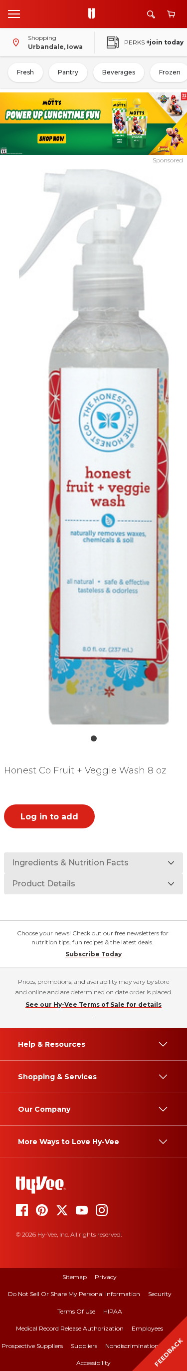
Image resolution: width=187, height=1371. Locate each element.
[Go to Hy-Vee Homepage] (94, 14)
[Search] (151, 14)
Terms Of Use (76, 1311)
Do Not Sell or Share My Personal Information (74, 1294)
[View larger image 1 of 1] (93, 446)
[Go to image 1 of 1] (93, 738)
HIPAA (112, 1311)
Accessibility (93, 1363)
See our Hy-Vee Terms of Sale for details (93, 1004)
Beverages (118, 72)
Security (160, 1294)
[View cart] (171, 14)
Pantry (68, 72)
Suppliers (84, 1346)
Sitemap (74, 1277)
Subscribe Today (93, 954)
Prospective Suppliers (32, 1346)
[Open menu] (14, 13)
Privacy (106, 1277)
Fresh (25, 72)
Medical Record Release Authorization (70, 1328)
